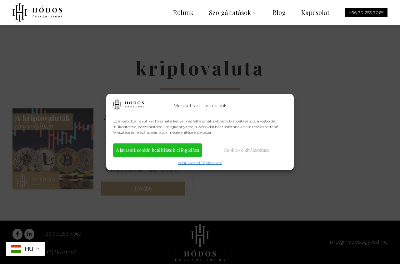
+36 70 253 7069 (366, 12)
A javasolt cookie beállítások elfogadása (157, 150)
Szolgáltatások (230, 12)
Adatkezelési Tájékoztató (200, 162)
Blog (279, 12)
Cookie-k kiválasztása (246, 150)
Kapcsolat (315, 12)
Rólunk (183, 12)
